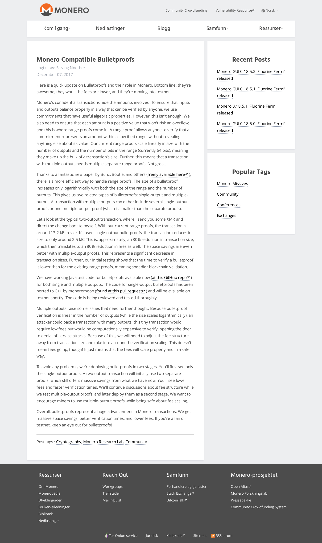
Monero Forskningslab (249, 493)
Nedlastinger (110, 29)
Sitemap (199, 535)
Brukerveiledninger (54, 507)
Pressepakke (241, 500)
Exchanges (226, 215)
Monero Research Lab (103, 441)
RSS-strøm (224, 535)
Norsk (271, 10)
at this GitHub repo (169, 277)
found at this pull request (119, 291)
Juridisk (152, 535)
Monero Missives (232, 183)
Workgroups (113, 486)
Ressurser (270, 29)
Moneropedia (49, 493)
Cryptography (68, 441)
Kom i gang (55, 29)
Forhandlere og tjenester (186, 486)
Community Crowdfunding (186, 10)
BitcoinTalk (175, 500)
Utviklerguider (50, 500)
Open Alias (239, 486)
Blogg (163, 29)
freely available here (166, 174)
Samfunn (216, 29)
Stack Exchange (179, 493)
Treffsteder (111, 493)
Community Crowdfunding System (259, 507)
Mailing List (112, 500)
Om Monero (48, 486)
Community (136, 441)
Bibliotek (45, 513)
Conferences (228, 204)
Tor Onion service (123, 535)
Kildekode (174, 535)
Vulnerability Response (234, 10)
